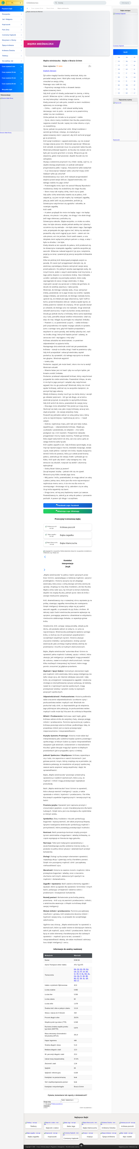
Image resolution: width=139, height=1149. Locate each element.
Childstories (32, 3)
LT (78, 980)
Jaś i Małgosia (7, 19)
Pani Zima (5, 30)
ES (81, 969)
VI (74, 974)
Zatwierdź (46, 1106)
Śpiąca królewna (8, 45)
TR (77, 974)
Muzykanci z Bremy (9, 40)
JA (84, 971)
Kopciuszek (6, 24)
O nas (38, 1147)
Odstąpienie (61, 1147)
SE (84, 976)
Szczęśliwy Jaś (7, 61)
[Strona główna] (27, 8)
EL (89, 974)
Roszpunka (6, 14)
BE (87, 976)
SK (81, 978)
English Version (49, 71)
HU (75, 976)
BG (75, 978)
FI (81, 976)
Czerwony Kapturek (9, 35)
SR (87, 978)
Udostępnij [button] (125, 3)
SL (84, 978)
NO (75, 980)
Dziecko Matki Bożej (5, 132)
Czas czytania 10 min (37, 8)
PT (81, 971)
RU (87, 969)
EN (75, 969)
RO (86, 974)
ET (78, 978)
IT (80, 974)
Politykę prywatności (57, 1104)
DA (78, 976)
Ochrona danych (45, 1147)
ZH (78, 969)
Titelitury (5, 56)
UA (75, 971)
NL (83, 974)
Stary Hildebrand (85, 1107)
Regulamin (54, 1147)
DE (87, 971)
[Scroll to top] (81, 1145)
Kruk (45, 1107)
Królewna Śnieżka (8, 50)
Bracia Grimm (50, 8)
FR (84, 969)
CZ (78, 971)
